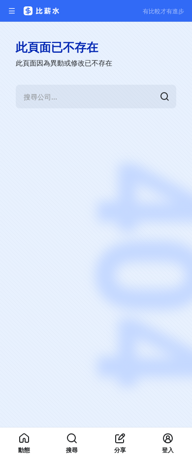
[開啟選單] (12, 11)
